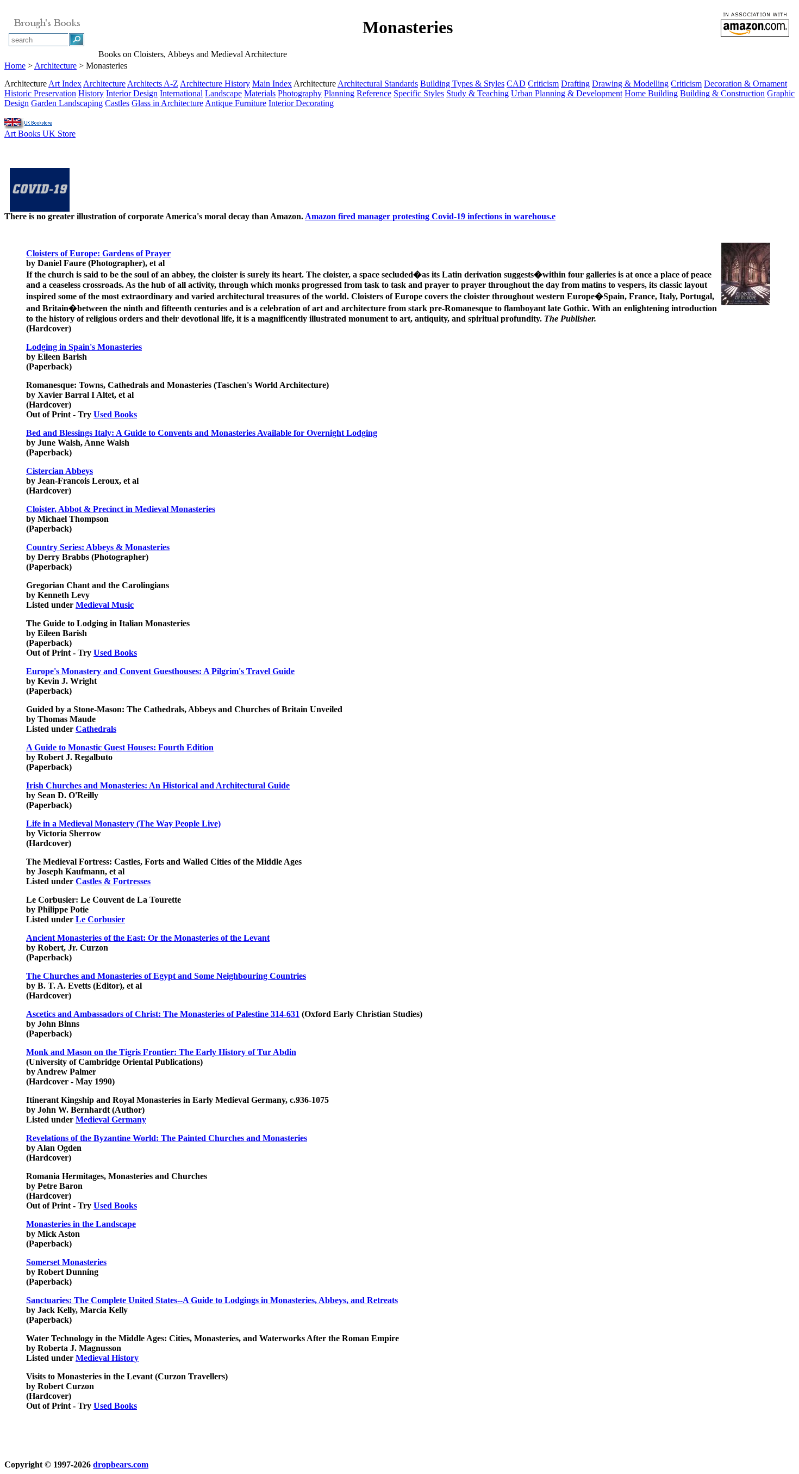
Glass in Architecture (167, 103)
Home (15, 65)
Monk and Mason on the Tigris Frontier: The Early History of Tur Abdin (161, 1052)
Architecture (55, 65)
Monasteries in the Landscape (81, 1224)
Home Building (651, 93)
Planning (339, 93)
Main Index (272, 83)
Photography (300, 93)
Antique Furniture (235, 103)
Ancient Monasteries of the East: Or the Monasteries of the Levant (148, 937)
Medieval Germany (111, 1119)
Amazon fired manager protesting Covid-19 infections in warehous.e (430, 216)
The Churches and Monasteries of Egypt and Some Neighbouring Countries (166, 975)
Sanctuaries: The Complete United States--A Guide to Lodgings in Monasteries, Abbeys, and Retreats (212, 1300)
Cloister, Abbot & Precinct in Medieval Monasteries (120, 509)
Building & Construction (722, 93)
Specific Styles (419, 93)
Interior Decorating (301, 103)
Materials (260, 93)
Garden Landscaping (67, 103)
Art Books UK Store (40, 133)
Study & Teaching (477, 93)
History (91, 93)
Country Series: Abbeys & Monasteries (98, 547)
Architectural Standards (378, 83)
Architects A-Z (152, 83)
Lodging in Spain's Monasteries (84, 346)
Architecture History (215, 83)
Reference (374, 93)
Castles (117, 103)
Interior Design (132, 93)
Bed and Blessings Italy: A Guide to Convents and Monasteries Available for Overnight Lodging (201, 432)
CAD (516, 83)
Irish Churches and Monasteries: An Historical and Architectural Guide (158, 785)
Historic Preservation (40, 93)
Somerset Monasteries (66, 1262)
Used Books (115, 414)
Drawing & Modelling (630, 83)
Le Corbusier (100, 919)
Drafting (575, 83)
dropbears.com (120, 1464)
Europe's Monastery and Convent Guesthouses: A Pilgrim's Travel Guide (160, 671)
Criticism (543, 83)
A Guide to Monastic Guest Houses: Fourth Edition (120, 747)
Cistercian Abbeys (59, 471)
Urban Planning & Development (566, 93)
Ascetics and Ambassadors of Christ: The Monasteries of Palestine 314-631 (162, 1014)
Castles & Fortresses (113, 881)
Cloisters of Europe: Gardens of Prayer (98, 253)
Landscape (223, 93)
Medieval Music (105, 604)
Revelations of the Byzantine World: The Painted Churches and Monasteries (166, 1138)
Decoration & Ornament (745, 83)
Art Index (65, 83)
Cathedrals (96, 728)
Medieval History (107, 1357)
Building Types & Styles (462, 83)
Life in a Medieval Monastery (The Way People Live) (123, 823)
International (181, 93)
